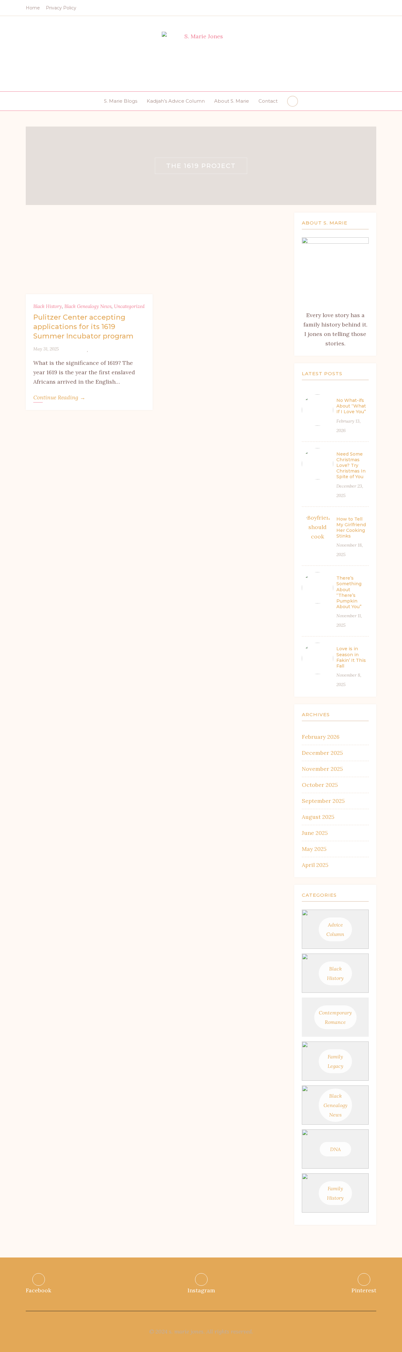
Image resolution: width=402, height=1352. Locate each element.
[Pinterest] (374, 8)
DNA (335, 1149)
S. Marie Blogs (120, 101)
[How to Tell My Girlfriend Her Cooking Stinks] (317, 528)
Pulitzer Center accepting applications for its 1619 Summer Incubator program (83, 326)
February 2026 (321, 736)
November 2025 (322, 768)
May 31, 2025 (46, 349)
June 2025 (315, 832)
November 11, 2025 (349, 620)
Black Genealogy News (87, 306)
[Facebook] (355, 8)
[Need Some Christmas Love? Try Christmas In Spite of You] (317, 463)
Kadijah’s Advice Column (176, 101)
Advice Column (335, 929)
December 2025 (322, 752)
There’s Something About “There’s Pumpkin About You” (348, 592)
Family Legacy (335, 1061)
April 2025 (315, 864)
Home (33, 8)
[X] (72, 349)
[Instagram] (365, 8)
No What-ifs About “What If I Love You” (351, 405)
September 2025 (323, 800)
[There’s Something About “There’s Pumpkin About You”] (317, 587)
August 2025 (318, 816)
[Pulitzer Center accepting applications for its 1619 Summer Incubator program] (89, 253)
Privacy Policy (61, 8)
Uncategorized (129, 306)
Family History (335, 1193)
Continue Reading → (59, 397)
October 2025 (320, 784)
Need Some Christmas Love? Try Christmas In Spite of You (351, 465)
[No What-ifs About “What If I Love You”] (317, 410)
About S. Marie (231, 101)
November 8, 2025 (348, 679)
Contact (268, 101)
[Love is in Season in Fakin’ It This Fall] (317, 658)
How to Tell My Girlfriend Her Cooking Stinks (351, 527)
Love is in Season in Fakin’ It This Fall (351, 657)
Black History (47, 306)
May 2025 (314, 848)
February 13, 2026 (348, 425)
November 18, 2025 (349, 549)
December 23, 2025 (349, 490)
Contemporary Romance (335, 1017)
